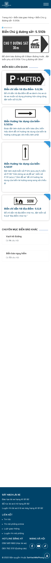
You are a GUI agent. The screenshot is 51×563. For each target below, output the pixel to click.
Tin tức (7, 519)
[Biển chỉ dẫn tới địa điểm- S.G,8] (26, 201)
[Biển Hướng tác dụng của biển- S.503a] (25, 113)
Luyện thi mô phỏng (14, 533)
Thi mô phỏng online (14, 524)
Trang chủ (7, 17)
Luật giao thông (11, 528)
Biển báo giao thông (23, 17)
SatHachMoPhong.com (37, 557)
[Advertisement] (25, 373)
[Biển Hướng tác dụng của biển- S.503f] (25, 152)
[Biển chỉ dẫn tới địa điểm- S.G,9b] (25, 79)
